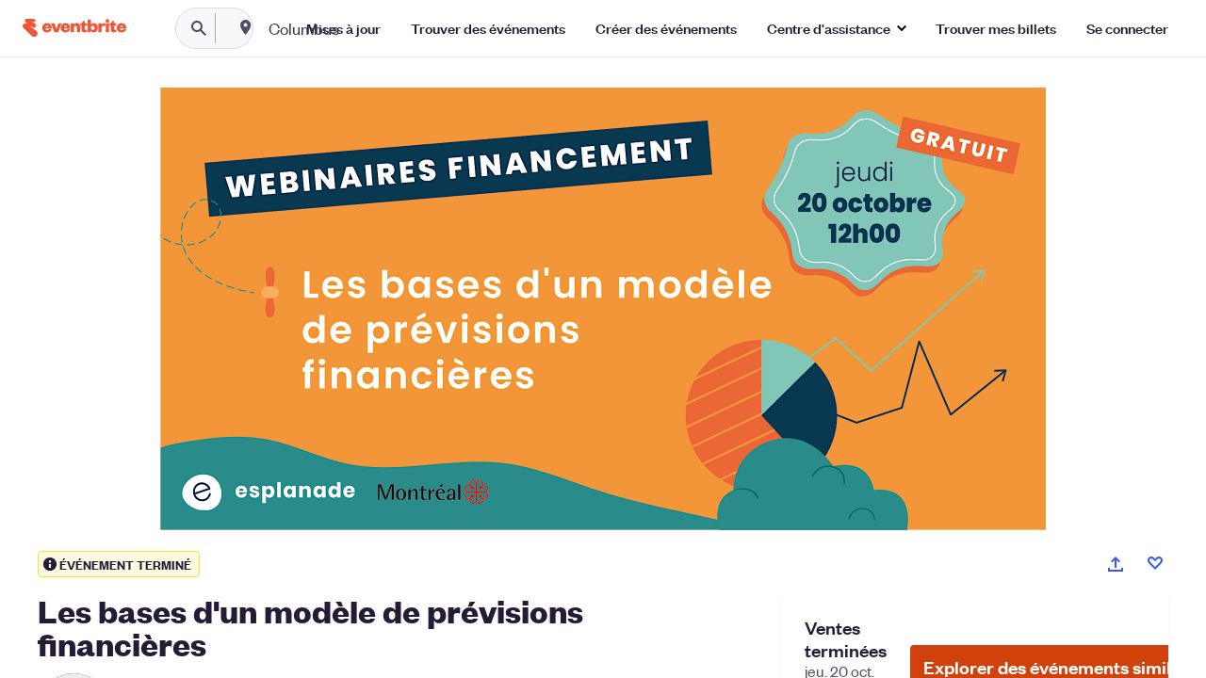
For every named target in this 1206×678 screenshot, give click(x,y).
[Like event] (1155, 563)
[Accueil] (74, 27)
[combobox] (364, 28)
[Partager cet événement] (1115, 564)
